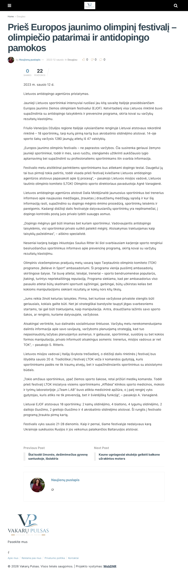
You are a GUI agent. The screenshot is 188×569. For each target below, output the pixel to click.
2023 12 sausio (55, 59)
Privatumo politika (55, 558)
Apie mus (13, 558)
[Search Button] (176, 5)
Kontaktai (73, 558)
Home (11, 16)
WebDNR (109, 566)
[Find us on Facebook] (8, 552)
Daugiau (21, 16)
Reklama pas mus (31, 558)
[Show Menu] (9, 5)
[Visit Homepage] (89, 5)
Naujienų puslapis (29, 59)
